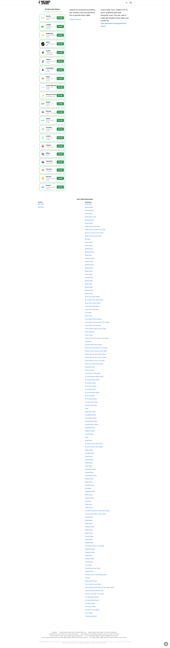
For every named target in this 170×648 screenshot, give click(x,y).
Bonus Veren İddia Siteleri (92, 306)
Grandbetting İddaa (90, 415)
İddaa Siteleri (88, 440)
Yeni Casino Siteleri (90, 606)
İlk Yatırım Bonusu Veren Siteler (94, 443)
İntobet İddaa (88, 456)
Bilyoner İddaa (89, 290)
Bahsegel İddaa (89, 220)
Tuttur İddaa (88, 565)
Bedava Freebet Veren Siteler (93, 236)
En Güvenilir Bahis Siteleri (92, 379)
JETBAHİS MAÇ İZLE (75, 19)
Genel (86, 408)
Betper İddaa (88, 274)
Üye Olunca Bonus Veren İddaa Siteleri (96, 574)
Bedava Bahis (89, 223)
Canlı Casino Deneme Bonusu (93, 319)
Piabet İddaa (88, 520)
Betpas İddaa (88, 271)
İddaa (86, 437)
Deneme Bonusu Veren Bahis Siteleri (95, 354)
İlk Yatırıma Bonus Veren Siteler (94, 447)
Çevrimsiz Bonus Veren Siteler (93, 344)
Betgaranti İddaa (89, 252)
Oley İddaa (88, 501)
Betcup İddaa (88, 245)
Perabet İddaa (89, 517)
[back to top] (166, 644)
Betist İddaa (88, 255)
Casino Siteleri (89, 335)
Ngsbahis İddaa (89, 498)
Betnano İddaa (89, 261)
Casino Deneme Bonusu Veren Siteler (95, 328)
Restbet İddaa (89, 533)
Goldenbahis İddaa (90, 411)
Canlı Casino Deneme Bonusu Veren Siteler (97, 322)
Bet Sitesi (87, 239)
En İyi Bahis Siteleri (90, 383)
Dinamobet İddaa (90, 367)
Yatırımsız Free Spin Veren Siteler (94, 593)
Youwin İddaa (89, 613)
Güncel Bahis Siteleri (91, 418)
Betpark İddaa (89, 268)
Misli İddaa (88, 488)
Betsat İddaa (88, 284)
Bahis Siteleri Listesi (90, 217)
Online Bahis (88, 504)
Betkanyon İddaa (89, 258)
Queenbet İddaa (89, 526)
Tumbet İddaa (89, 562)
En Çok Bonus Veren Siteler (92, 373)
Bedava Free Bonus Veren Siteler (94, 232)
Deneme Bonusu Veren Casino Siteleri (95, 357)
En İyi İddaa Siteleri (90, 389)
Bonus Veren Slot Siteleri (92, 309)
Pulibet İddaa (88, 523)
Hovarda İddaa (89, 434)
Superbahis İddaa (90, 549)
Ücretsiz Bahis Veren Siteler (92, 568)
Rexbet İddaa (89, 539)
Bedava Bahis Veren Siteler (92, 226)
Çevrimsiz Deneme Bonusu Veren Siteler (96, 347)
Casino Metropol (89, 332)
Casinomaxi (88, 341)
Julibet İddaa (88, 466)
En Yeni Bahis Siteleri (91, 399)
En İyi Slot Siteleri (90, 395)
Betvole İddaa (89, 287)
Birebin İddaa (88, 293)
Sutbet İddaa (88, 555)
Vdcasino (87, 578)
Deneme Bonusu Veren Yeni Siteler (95, 360)
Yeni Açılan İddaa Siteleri (92, 600)
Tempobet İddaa (89, 558)
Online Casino (89, 507)
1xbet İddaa (88, 204)
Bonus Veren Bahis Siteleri (92, 296)
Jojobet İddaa (89, 463)
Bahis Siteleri (88, 213)
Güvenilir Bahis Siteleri (91, 421)
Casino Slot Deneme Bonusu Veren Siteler (97, 338)
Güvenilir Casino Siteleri (91, 424)
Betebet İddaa (89, 248)
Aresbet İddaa (89, 207)
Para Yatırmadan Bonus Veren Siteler (95, 514)
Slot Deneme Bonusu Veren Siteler (94, 546)
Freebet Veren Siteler (91, 405)
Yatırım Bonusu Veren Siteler (93, 584)
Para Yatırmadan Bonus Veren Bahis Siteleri (97, 510)
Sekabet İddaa (89, 542)
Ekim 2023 (41, 204)
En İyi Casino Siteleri (91, 386)
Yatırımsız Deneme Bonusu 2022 (94, 590)
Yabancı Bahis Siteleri (91, 581)
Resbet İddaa (89, 530)
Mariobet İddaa (89, 478)
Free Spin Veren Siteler (91, 402)
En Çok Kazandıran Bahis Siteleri (94, 376)
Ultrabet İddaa (89, 571)
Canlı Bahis (88, 312)
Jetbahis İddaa (89, 459)
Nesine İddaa (88, 494)
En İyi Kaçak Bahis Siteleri (92, 392)
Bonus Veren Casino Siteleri (93, 303)
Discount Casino (89, 370)
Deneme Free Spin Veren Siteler (94, 363)
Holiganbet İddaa (90, 431)
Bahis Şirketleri (89, 210)
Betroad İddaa (89, 277)
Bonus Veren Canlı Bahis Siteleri (94, 300)
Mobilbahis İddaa (90, 491)
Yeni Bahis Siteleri (90, 603)
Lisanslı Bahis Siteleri (91, 475)
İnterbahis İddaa (89, 453)
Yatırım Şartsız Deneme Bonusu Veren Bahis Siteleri (99, 587)
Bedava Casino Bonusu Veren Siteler (95, 229)
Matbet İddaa (88, 482)
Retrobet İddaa (89, 536)
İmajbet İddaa (89, 450)
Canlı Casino (88, 316)
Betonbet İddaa (89, 264)
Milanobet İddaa (89, 485)
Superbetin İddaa (90, 552)
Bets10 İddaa (88, 280)
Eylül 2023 (41, 207)
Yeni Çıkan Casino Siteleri (92, 609)
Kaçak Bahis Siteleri (90, 469)
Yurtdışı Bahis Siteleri (91, 616)
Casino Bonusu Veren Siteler (93, 325)
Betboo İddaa (89, 242)
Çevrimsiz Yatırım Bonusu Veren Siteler (96, 351)
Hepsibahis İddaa (90, 427)
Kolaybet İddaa (89, 472)
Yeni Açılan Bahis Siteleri (92, 597)
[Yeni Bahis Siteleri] (45, 2)
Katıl (61, 18)
